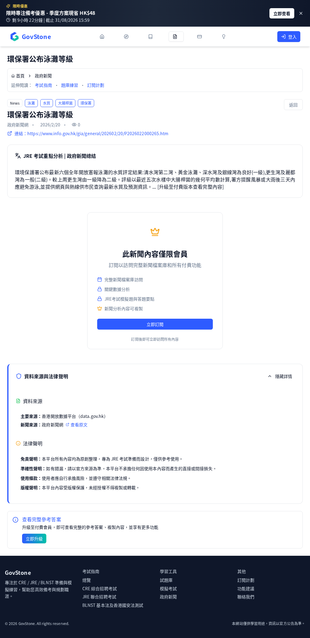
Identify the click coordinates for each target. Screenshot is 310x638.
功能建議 (245, 588)
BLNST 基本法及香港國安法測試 (112, 605)
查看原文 (79, 425)
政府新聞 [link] (43, 76)
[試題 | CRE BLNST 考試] (151, 36)
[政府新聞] (176, 36)
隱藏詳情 (283, 376)
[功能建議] (225, 36)
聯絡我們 (245, 597)
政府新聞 (168, 597)
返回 (293, 105)
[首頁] (103, 36)
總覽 (86, 580)
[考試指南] (127, 36)
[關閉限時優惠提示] (301, 13)
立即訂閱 (155, 324)
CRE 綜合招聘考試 (99, 588)
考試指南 (43, 85)
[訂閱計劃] (200, 36)
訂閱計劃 (95, 85)
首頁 (20, 76)
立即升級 (34, 538)
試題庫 (166, 580)
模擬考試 (168, 588)
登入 (292, 37)
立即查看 (281, 13)
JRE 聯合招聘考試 (99, 597)
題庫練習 (69, 85)
